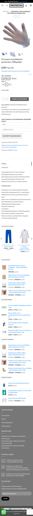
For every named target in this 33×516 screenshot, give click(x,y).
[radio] (6, 78)
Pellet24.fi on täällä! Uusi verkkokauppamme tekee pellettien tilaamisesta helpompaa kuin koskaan (18, 467)
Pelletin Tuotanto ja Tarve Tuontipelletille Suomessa (15, 461)
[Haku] (7, 5)
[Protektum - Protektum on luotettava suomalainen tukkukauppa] (16, 5)
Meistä (3, 419)
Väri (3, 75)
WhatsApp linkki (22, 1)
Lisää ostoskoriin (19, 99)
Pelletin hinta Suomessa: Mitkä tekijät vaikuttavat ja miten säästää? (18, 474)
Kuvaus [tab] (3, 163)
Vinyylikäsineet (12, 147)
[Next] (28, 35)
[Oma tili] (26, 5)
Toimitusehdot (6, 426)
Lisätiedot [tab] (4, 167)
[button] (2, 5)
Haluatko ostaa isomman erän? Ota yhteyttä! (15, 71)
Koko (3, 81)
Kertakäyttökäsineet (16, 145)
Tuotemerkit (4, 147)
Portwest (25, 145)
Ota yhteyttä (5, 415)
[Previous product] (18, 16)
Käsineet (8, 145)
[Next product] (14, 16)
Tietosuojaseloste (7, 422)
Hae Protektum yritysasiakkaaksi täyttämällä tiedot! (16, 120)
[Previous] (4, 35)
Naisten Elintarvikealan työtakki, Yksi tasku (24, 248)
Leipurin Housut (8, 246)
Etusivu (6, 11)
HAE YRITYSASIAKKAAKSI (12, 136)
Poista (30, 74)
